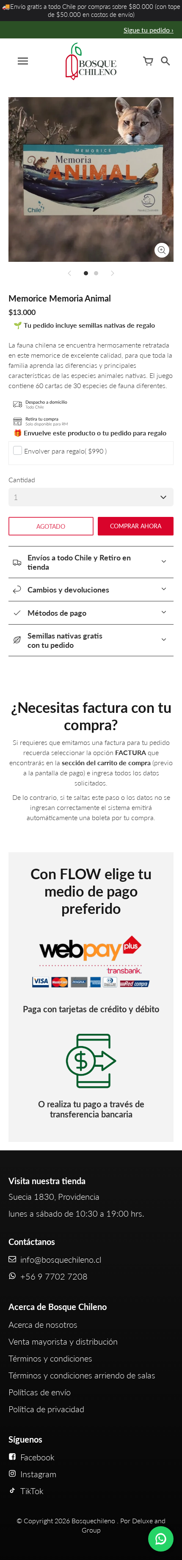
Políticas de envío (39, 1392)
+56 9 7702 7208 (54, 1276)
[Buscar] (165, 61)
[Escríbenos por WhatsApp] (161, 1539)
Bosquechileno (93, 1521)
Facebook (37, 1457)
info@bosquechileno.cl (60, 1259)
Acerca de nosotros (42, 1324)
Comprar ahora (135, 526)
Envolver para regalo (65, 451)
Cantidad (21, 480)
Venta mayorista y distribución (63, 1341)
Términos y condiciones (50, 1358)
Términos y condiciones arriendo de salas (81, 1375)
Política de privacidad (46, 1409)
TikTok (32, 1491)
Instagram (38, 1474)
